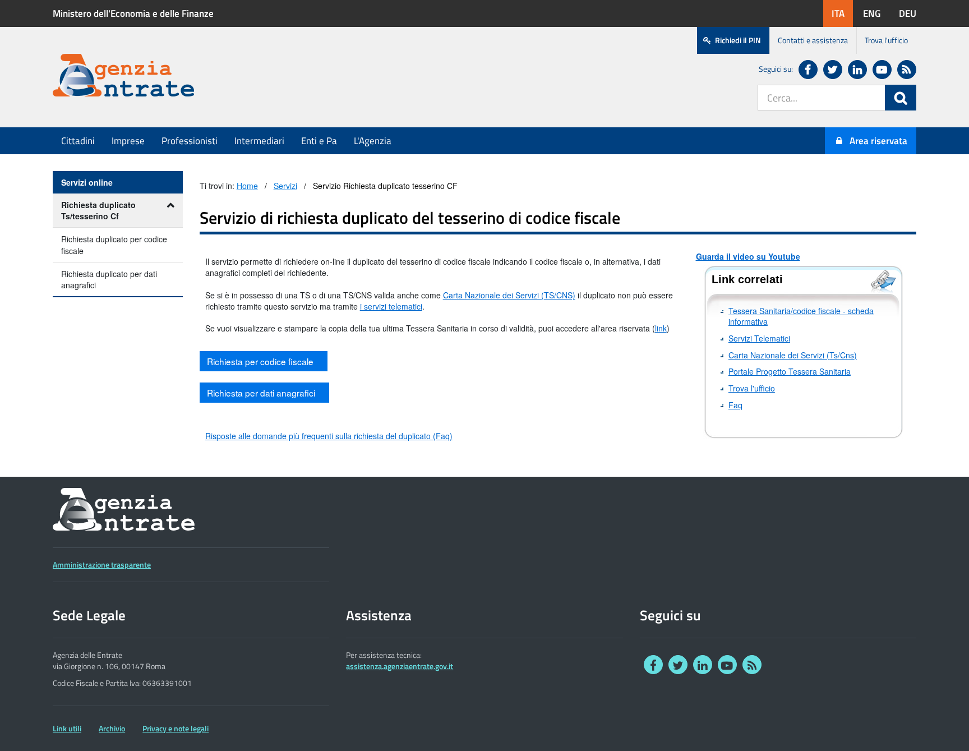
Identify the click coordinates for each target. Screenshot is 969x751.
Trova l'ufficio (886, 40)
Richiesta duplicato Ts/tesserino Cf (98, 210)
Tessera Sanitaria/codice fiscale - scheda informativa (801, 317)
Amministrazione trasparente (102, 564)
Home (247, 186)
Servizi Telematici (759, 338)
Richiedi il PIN (738, 40)
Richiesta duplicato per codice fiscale (114, 244)
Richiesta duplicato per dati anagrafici (109, 279)
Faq (735, 405)
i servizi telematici (391, 306)
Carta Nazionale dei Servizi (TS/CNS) (509, 295)
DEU (912, 13)
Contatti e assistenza (813, 40)
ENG (876, 13)
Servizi (285, 186)
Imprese (128, 140)
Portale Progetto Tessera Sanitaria (789, 371)
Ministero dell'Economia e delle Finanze (133, 13)
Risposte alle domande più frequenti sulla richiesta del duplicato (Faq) (329, 436)
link (661, 328)
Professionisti (190, 140)
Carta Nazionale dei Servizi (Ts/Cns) (792, 355)
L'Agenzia (372, 140)
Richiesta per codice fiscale (261, 361)
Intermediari (259, 140)
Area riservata (878, 140)
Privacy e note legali (175, 728)
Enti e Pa (319, 140)
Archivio (112, 728)
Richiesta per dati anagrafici (262, 392)
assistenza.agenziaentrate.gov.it (399, 666)
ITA (842, 13)
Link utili (67, 728)
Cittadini (78, 140)
